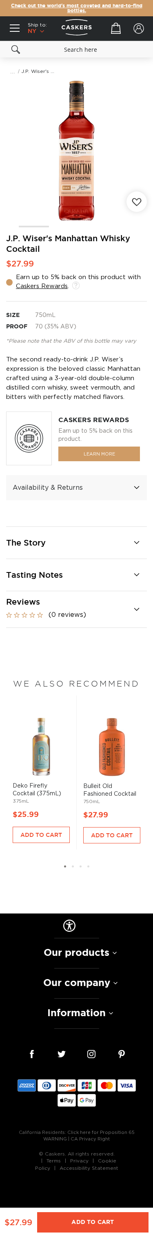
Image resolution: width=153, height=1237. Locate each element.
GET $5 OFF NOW (115, 633)
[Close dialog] (148, 580)
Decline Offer (115, 646)
